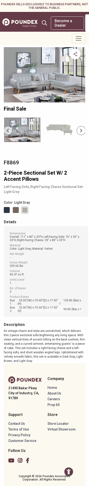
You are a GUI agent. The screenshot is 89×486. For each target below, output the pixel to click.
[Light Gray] (25, 210)
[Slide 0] (22, 130)
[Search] (44, 22)
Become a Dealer (63, 23)
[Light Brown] (16, 210)
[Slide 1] (59, 130)
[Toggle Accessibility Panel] (68, 471)
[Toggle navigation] (78, 38)
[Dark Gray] (7, 210)
